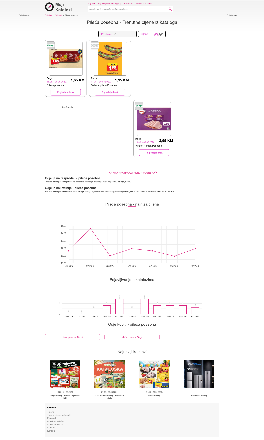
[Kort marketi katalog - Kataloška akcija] (109, 374)
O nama (51, 427)
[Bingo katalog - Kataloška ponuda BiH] (65, 374)
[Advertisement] (28, 62)
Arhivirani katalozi (55, 421)
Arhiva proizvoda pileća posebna (132, 172)
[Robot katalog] (154, 374)
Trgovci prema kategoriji (109, 3)
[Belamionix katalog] (199, 374)
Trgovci (91, 3)
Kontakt (51, 430)
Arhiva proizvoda (144, 3)
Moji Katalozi (63, 7)
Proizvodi (128, 3)
